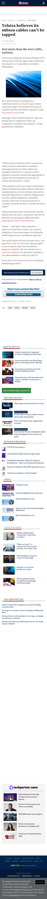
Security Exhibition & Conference (29, 493)
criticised (16, 260)
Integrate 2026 (22, 485)
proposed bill (12, 112)
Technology (21, 20)
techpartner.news (13, 876)
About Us (17, 858)
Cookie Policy (13, 895)
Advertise (15, 861)
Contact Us (9, 858)
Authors (38, 858)
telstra (33, 308)
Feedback (8, 861)
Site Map (36, 861)
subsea (17, 308)
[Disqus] (23, 658)
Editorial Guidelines (28, 858)
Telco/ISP (32, 20)
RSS (41, 861)
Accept (40, 882)
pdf (15, 104)
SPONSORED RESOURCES (15, 441)
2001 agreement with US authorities (23, 242)
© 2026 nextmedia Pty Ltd (28, 865)
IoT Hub (37, 876)
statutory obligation (11, 252)
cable (10, 308)
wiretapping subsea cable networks (18, 220)
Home (4, 20)
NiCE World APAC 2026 (25, 499)
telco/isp (25, 308)
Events (7, 479)
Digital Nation (27, 876)
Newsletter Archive (26, 861)
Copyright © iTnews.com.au (10, 301)
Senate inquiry (28, 104)
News (11, 20)
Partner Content (13, 398)
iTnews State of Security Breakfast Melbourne (30, 510)
